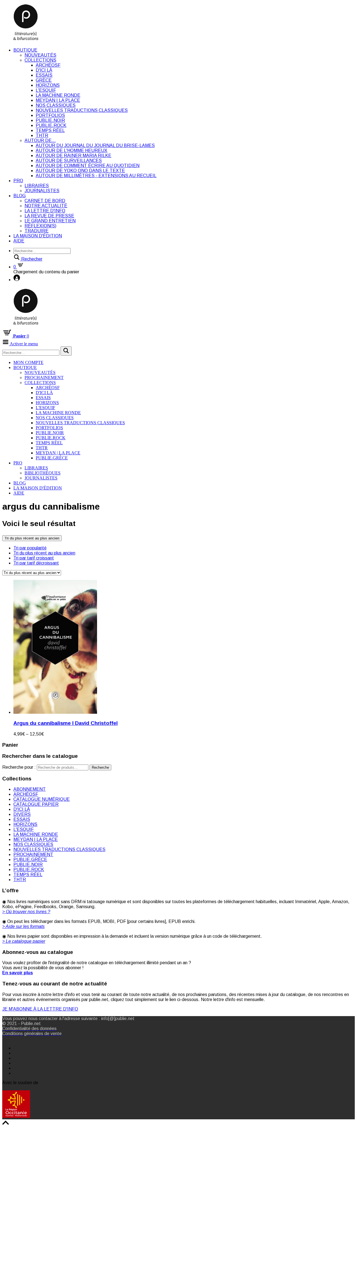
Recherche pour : (19, 767)
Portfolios (50, 115)
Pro (18, 180)
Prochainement (44, 377)
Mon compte (28, 362)
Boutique (25, 50)
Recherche (100, 767)
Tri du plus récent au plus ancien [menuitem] (44, 553)
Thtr (42, 135)
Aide (18, 240)
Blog (19, 195)
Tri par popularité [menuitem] (30, 548)
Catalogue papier (36, 804)
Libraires (37, 185)
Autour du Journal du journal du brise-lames (95, 145)
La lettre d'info (45, 210)
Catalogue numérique (41, 799)
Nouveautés (40, 55)
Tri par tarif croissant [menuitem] (33, 558)
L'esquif (46, 90)
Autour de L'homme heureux (71, 150)
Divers (22, 814)
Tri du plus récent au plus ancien (31, 538)
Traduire (37, 230)
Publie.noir (50, 120)
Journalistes (42, 190)
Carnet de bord (45, 200)
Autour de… (40, 140)
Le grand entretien (50, 220)
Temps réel (50, 130)
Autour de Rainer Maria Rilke (73, 155)
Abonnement (29, 789)
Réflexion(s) (40, 225)
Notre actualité (46, 205)
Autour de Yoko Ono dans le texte (80, 170)
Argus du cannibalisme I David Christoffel (65, 723)
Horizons (48, 85)
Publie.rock (51, 125)
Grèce (44, 80)
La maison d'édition (37, 235)
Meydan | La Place (58, 100)
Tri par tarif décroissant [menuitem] (36, 563)
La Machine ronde (58, 95)
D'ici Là (44, 70)
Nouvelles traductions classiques (82, 110)
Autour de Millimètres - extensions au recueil (96, 175)
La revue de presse (49, 215)
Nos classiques (56, 105)
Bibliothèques (43, 473)
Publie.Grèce (52, 457)
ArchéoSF (48, 65)
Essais (44, 75)
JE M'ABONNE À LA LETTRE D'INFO (40, 1009)
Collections (40, 60)
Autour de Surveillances (69, 160)
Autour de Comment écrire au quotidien (87, 165)
